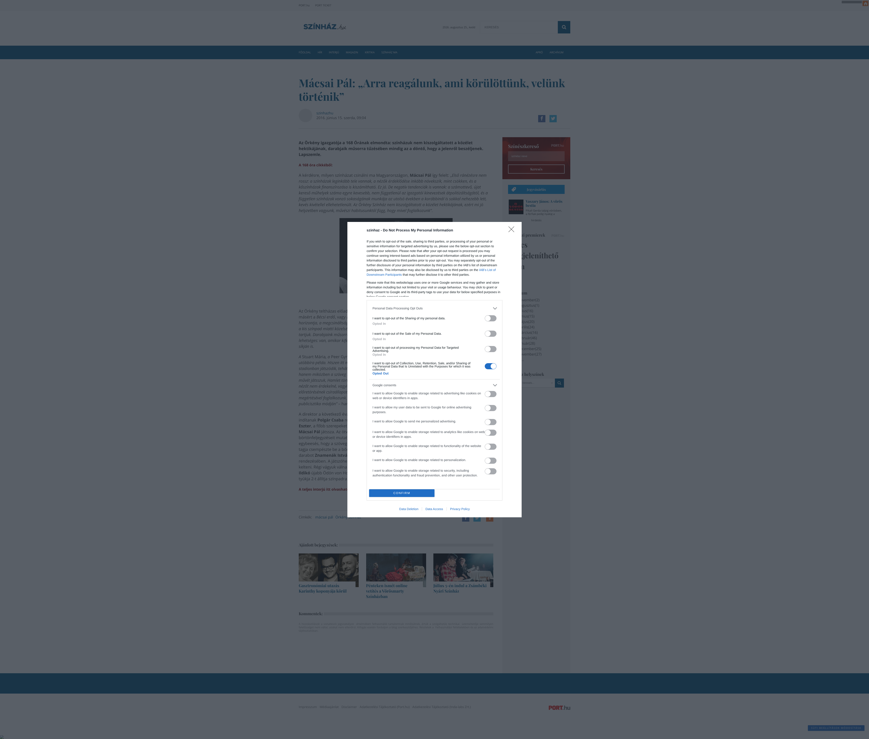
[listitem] (434, 308)
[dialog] (434, 369)
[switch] (491, 318)
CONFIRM (401, 493)
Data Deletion (408, 509)
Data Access (434, 509)
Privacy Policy (460, 509)
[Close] (513, 230)
